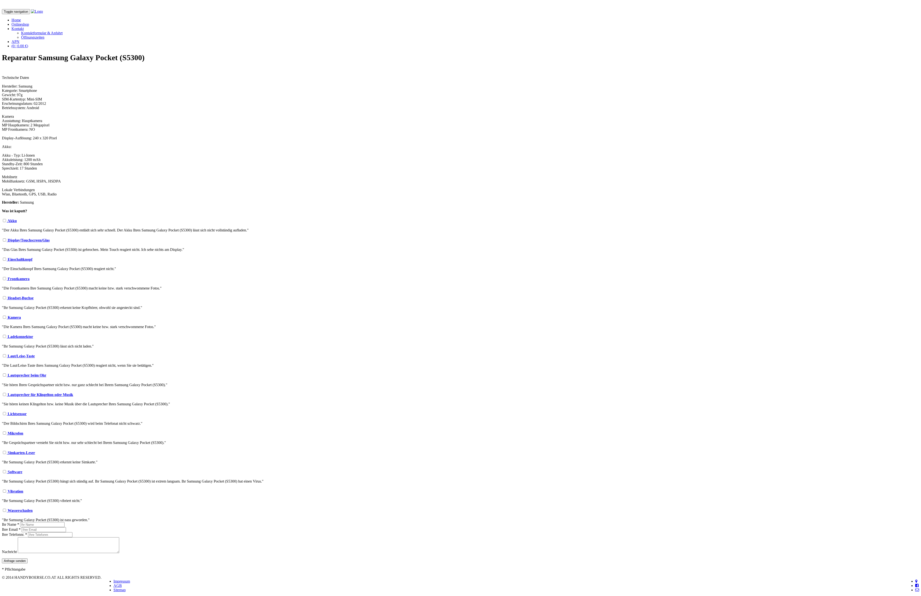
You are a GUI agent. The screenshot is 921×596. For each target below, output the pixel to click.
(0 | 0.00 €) (20, 46)
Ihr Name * (10, 524)
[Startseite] (37, 11)
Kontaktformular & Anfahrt (42, 33)
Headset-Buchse (20, 298)
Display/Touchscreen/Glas (28, 240)
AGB (117, 586)
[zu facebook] (917, 586)
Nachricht (9, 552)
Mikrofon (15, 433)
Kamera (14, 317)
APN (15, 42)
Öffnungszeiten (32, 37)
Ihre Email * (11, 529)
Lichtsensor (17, 414)
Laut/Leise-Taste (21, 356)
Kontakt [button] (18, 29)
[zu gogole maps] (916, 581)
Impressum (121, 581)
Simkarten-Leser (21, 453)
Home (16, 20)
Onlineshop (20, 24)
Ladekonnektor (20, 337)
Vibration (15, 491)
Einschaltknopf (19, 259)
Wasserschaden (20, 510)
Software (14, 472)
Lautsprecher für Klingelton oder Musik (40, 395)
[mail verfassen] (917, 590)
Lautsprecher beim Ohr (26, 375)
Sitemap (119, 590)
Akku (12, 221)
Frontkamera (18, 279)
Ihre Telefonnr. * (14, 534)
